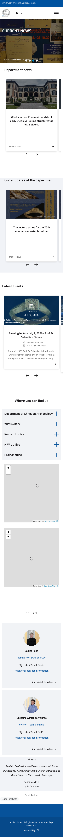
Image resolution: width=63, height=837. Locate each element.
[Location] (17, 342)
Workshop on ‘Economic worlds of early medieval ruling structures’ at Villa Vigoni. (31, 120)
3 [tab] (33, 61)
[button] (37, 486)
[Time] (17, 345)
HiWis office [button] (12, 444)
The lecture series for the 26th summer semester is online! (31, 229)
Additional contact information (31, 670)
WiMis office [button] (12, 424)
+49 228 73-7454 (34, 664)
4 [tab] (37, 61)
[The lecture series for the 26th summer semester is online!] (53, 256)
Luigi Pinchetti (9, 798)
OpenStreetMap (49, 521)
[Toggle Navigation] (56, 13)
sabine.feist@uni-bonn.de (32, 657)
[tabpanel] (31, 41)
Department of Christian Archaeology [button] (28, 413)
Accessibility (29, 830)
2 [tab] (30, 61)
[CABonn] (6, 13)
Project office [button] (13, 455)
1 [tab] (26, 61)
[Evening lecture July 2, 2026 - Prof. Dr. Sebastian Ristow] (55, 364)
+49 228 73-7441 (34, 731)
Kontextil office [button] (14, 434)
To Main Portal (32, 826)
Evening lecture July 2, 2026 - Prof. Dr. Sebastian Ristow (31, 335)
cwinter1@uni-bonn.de (31, 724)
